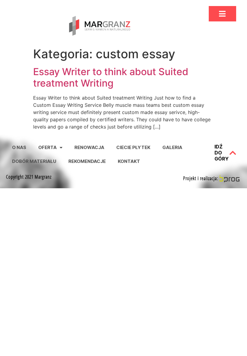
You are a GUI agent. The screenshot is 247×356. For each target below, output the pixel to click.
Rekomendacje (87, 161)
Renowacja (89, 147)
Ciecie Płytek (133, 147)
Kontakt (129, 161)
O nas (19, 147)
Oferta (47, 147)
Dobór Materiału (34, 161)
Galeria (172, 147)
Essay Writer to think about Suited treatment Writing (110, 77)
